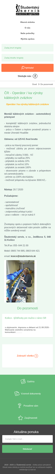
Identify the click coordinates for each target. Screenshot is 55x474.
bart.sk (33, 470)
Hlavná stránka (27, 22)
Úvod (34, 84)
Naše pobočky (27, 33)
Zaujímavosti (30, 418)
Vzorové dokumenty (31, 394)
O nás (27, 28)
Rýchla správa (27, 39)
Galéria (30, 381)
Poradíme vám (31, 406)
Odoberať (27, 449)
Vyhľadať (29, 68)
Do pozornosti (46, 84)
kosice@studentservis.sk (23, 256)
